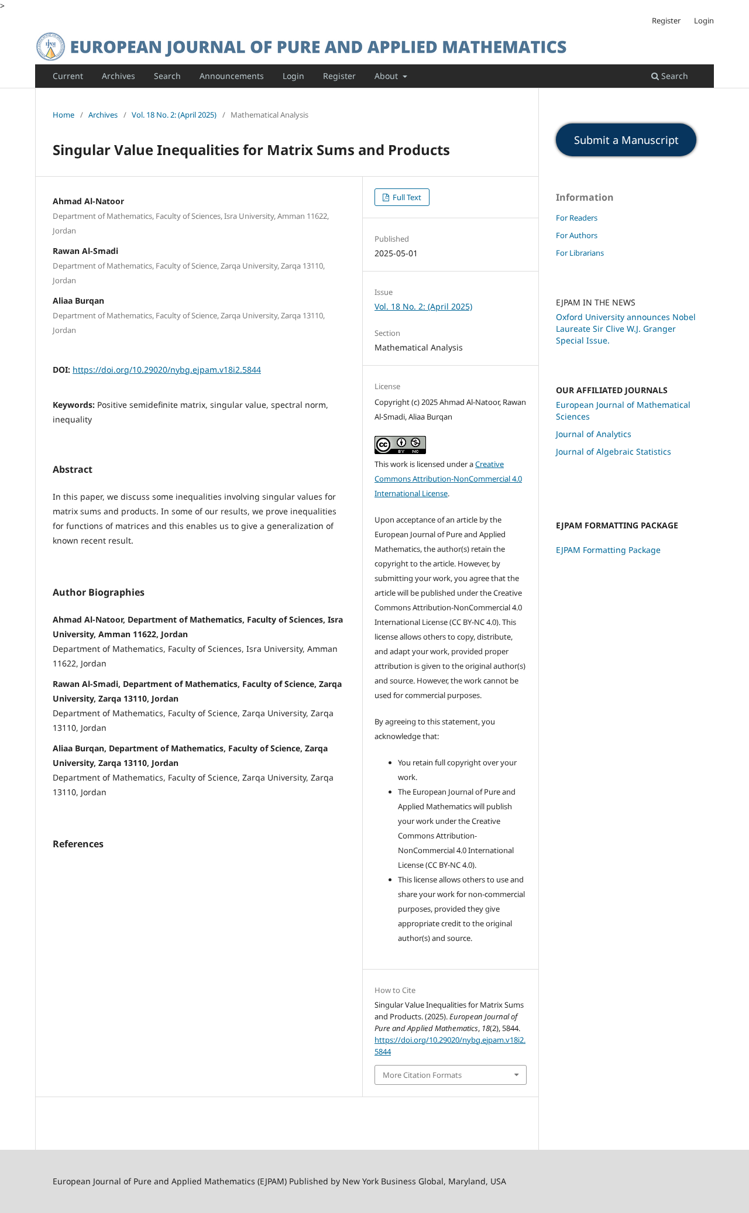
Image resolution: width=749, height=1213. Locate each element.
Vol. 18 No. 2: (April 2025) (174, 114)
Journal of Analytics (593, 433)
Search (167, 75)
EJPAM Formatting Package (608, 549)
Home (63, 114)
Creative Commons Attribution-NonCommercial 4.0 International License (448, 479)
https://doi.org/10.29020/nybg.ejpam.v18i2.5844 (167, 369)
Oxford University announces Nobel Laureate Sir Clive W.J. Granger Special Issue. (626, 328)
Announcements (232, 75)
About (387, 75)
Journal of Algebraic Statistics (613, 451)
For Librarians (580, 253)
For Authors (576, 235)
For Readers (576, 217)
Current (68, 75)
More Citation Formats (422, 1075)
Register (339, 75)
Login (293, 75)
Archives (118, 75)
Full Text (406, 197)
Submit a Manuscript (626, 140)
